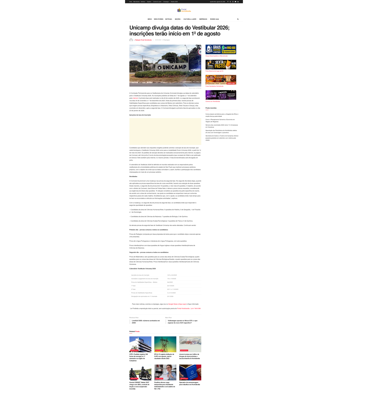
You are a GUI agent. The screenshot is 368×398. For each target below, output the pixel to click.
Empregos (166, 1)
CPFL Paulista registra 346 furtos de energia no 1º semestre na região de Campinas (138, 357)
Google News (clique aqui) (177, 304)
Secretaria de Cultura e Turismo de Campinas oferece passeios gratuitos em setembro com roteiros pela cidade (222, 138)
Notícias (143, 1)
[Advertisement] (165, 131)
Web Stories (136, 1)
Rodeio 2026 (174, 1)
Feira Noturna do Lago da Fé (214, 71)
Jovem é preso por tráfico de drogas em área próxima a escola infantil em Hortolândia (189, 356)
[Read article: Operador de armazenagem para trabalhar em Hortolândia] (190, 372)
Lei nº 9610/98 (195, 308)
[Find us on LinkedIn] (238, 1)
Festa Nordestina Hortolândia (214, 86)
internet (135, 98)
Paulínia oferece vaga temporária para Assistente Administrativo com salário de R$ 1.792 (164, 385)
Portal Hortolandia (183, 308)
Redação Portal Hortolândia (143, 40)
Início (130, 1)
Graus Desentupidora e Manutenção (217, 56)
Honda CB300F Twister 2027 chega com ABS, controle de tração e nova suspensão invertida (139, 385)
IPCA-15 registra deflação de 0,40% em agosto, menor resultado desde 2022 (164, 356)
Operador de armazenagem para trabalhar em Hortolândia (189, 383)
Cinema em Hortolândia (213, 101)
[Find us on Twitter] (230, 1)
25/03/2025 (158, 40)
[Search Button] (238, 19)
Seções (149, 1)
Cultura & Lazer (157, 1)
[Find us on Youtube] (235, 1)
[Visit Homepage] (184, 10)
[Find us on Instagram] (232, 1)
